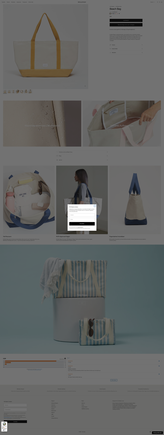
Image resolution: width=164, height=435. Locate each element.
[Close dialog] (95, 206)
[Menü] (6, 422)
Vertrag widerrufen (157, 432)
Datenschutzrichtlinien (80, 227)
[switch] (4, 430)
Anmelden (82, 223)
